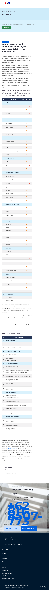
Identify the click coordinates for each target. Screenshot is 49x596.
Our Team (4, 556)
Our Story (4, 553)
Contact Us (5, 27)
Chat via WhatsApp (27, 528)
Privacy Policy (9, 587)
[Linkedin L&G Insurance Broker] (37, 587)
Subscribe (20, 544)
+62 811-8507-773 (25, 513)
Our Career (4, 558)
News (3, 561)
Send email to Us (10, 528)
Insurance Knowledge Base (8, 578)
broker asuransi (12, 448)
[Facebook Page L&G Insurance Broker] (42, 587)
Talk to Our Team (12, 473)
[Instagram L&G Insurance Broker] (40, 587)
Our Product (4, 576)
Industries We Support (7, 573)
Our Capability (5, 570)
